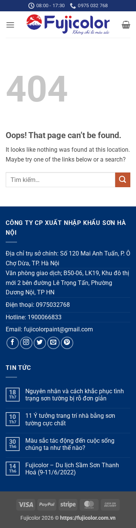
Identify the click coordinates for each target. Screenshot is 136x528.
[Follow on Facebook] (12, 343)
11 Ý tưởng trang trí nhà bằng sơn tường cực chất (70, 419)
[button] (10, 24)
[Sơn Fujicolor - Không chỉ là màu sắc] (68, 24)
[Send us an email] (53, 343)
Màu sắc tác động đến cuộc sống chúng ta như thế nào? (69, 444)
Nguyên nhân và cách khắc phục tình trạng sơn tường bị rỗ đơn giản (74, 395)
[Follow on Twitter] (40, 343)
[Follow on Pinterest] (67, 343)
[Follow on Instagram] (26, 343)
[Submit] (122, 179)
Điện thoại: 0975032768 (38, 304)
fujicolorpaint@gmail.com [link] (58, 329)
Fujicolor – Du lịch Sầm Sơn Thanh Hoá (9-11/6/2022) (72, 469)
